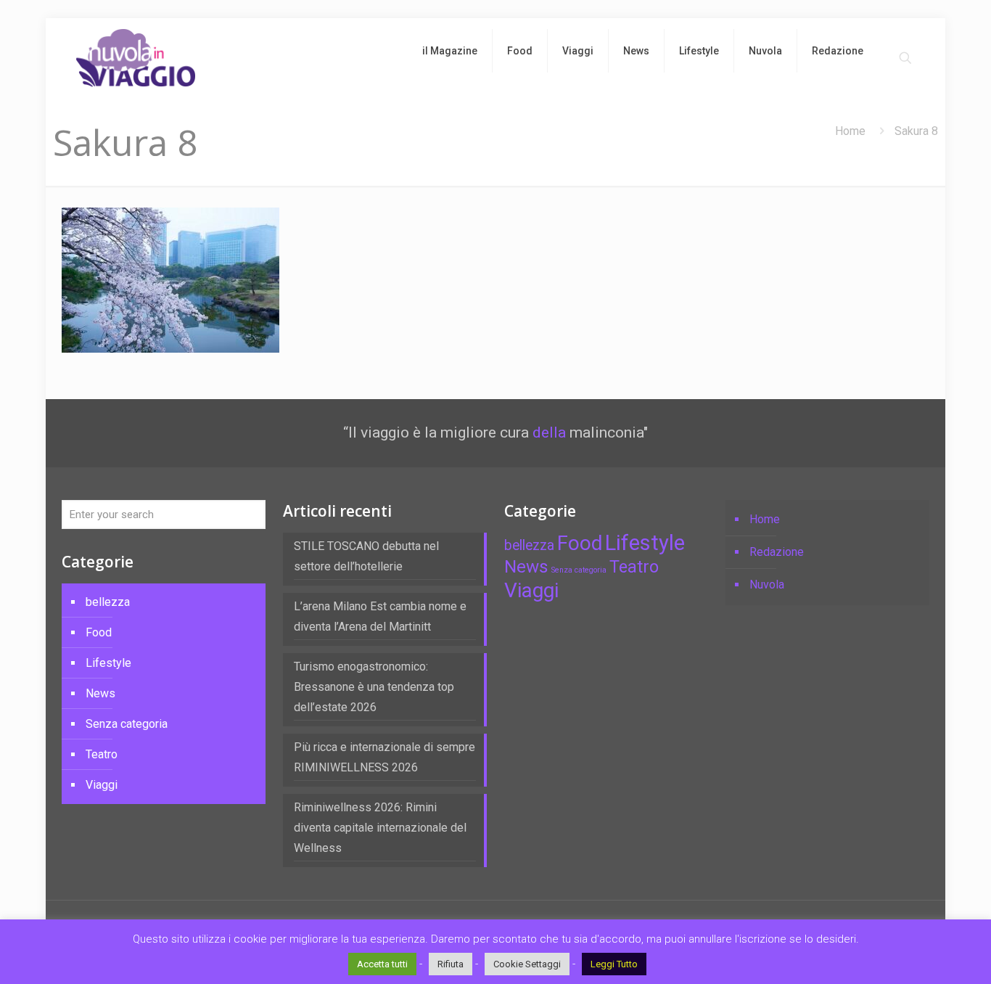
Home (850, 131)
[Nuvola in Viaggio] (135, 58)
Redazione (776, 552)
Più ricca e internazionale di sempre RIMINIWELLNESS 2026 (384, 757)
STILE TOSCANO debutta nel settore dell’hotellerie (366, 556)
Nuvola (766, 584)
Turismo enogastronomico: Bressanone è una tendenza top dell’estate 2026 (374, 687)
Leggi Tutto (614, 964)
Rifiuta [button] (450, 964)
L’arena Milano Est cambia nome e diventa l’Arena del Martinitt (380, 616)
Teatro (102, 754)
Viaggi (102, 785)
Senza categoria (127, 724)
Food (99, 632)
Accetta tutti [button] (382, 964)
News (100, 693)
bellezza (108, 602)
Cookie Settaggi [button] (527, 964)
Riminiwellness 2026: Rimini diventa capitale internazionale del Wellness (380, 827)
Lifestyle (108, 663)
